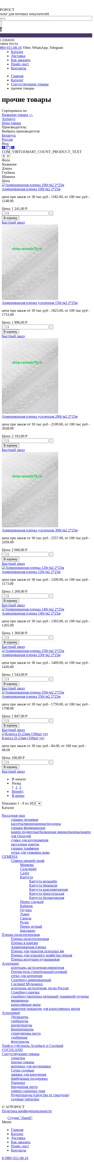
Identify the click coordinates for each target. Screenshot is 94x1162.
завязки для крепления (28, 1074)
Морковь (27, 865)
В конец (18, 796)
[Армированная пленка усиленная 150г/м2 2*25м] (30, 299)
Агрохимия (11, 1013)
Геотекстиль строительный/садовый (39, 972)
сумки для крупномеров (29, 840)
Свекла (25, 918)
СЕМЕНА (10, 856)
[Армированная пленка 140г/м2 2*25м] (33, 609)
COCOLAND (12, 1050)
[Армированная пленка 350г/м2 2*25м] (33, 692)
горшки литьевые (24, 819)
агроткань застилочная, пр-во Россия (39, 988)
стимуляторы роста (26, 1033)
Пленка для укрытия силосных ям (37, 951)
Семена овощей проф (27, 861)
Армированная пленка (28, 947)
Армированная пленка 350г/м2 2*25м (31, 696)
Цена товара (11, 123)
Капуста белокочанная (46, 898)
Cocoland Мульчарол (27, 984)
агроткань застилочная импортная (37, 967)
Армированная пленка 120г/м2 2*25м (31, 572)
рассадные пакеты (25, 844)
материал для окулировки (31, 1066)
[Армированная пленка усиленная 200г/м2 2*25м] (30, 412)
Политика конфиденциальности (27, 1111)
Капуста (26, 877)
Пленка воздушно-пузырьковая (35, 959)
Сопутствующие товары (30, 84)
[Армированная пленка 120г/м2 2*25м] (33, 568)
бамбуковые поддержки (29, 1078)
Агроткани (10, 963)
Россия (7, 139)
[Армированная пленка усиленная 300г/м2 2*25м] (30, 526)
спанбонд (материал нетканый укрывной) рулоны (50, 996)
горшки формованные (28, 828)
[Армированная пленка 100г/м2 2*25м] (33, 185)
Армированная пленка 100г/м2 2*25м (31, 189)
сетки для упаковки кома (30, 852)
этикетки (18, 1058)
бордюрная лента (24, 1087)
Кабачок (26, 906)
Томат (24, 914)
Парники (18, 1083)
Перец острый (31, 926)
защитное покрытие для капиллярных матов (45, 1009)
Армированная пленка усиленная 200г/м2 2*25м (40, 416)
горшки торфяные (25, 848)
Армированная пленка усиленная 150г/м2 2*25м (40, 303)
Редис (24, 922)
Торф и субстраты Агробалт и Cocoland (32, 1046)
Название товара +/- (17, 115)
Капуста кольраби (43, 881)
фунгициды (20, 1041)
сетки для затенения (26, 976)
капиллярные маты (26, 1004)
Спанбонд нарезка (25, 992)
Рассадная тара (13, 815)
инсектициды (21, 1025)
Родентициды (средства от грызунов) (40, 1095)
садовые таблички (25, 1099)
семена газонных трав (28, 1091)
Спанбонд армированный (31, 980)
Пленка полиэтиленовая (21, 935)
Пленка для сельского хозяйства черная (41, 955)
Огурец (26, 910)
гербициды (19, 1021)
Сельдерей (28, 869)
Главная (17, 76)
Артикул (8, 119)
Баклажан (27, 930)
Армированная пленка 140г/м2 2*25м (31, 613)
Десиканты (19, 1017)
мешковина (20, 1000)
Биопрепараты (22, 1029)
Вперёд (17, 791)
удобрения (19, 1037)
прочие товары (22, 1062)
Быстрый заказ (13, 222)
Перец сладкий (32, 902)
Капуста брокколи (43, 885)
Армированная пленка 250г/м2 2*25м (31, 655)
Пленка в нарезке (24, 943)
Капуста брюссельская (46, 893)
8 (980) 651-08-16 (15, 1158)
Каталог (17, 80)
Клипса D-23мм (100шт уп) (23, 738)
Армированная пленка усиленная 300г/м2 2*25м (40, 530)
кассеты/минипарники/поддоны (36, 824)
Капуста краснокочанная (48, 889)
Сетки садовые (22, 1070)
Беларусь (9, 135)
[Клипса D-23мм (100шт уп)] (25, 734)
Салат (24, 873)
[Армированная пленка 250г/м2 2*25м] (33, 651)
